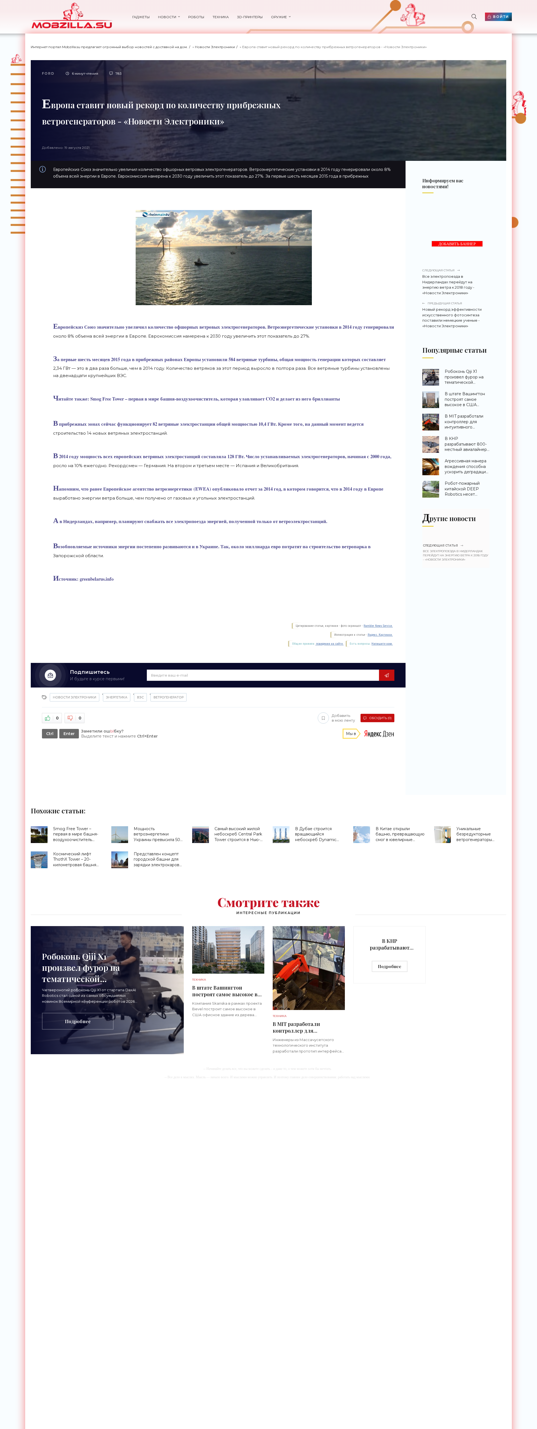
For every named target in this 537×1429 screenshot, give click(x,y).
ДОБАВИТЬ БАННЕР (457, 244)
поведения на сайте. (329, 644)
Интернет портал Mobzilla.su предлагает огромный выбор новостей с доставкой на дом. (109, 47)
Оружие (279, 17)
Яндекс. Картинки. (380, 635)
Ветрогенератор (168, 697)
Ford (48, 73)
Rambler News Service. (378, 626)
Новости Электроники (215, 47)
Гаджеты (141, 17)
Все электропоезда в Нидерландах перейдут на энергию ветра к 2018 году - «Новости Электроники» (448, 282)
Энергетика (116, 697)
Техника (221, 17)
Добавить (343, 717)
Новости (167, 17)
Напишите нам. (382, 644)
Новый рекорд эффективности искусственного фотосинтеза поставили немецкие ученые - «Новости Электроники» (452, 315)
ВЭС (140, 697)
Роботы (196, 17)
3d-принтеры (250, 17)
